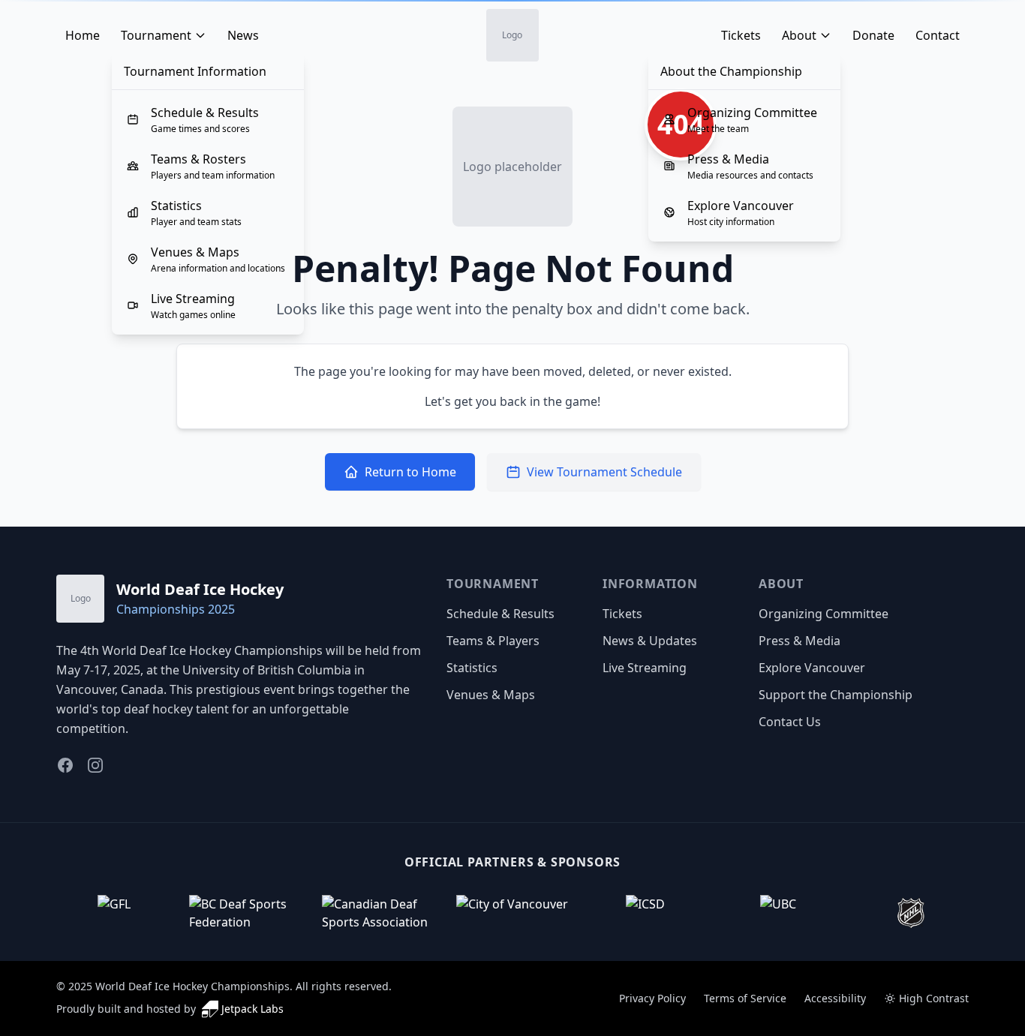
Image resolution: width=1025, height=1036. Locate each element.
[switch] (926, 998)
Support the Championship (835, 694)
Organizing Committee (823, 613)
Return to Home (410, 472)
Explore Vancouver (812, 667)
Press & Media (799, 640)
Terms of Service (745, 998)
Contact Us (790, 721)
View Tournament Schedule (604, 472)
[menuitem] (208, 119)
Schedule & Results (500, 613)
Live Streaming (645, 667)
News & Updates (650, 640)
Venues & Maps (490, 694)
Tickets (622, 613)
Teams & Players (493, 640)
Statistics (471, 667)
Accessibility (835, 998)
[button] (114, 913)
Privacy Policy (652, 998)
